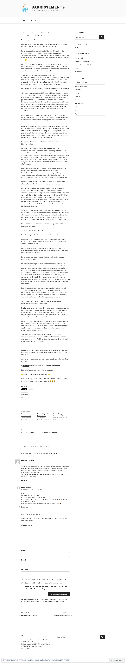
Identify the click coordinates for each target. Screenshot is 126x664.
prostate (47, 71)
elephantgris (43, 32)
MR (25, 430)
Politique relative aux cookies (61, 660)
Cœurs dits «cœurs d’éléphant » (84, 65)
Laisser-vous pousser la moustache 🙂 (36, 374)
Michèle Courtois (27, 460)
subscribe (25, 589)
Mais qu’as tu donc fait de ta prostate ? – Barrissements (42, 453)
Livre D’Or (33, 20)
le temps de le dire (52, 44)
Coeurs (77, 68)
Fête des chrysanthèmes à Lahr (84, 61)
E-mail (24, 560)
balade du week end (81, 82)
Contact (24, 20)
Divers (77, 93)
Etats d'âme (78, 100)
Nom (23, 550)
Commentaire (26, 525)
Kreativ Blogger (58, 414)
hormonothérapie (51, 432)
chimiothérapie (36, 432)
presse (77, 110)
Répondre (24, 480)
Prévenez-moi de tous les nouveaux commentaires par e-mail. (45, 579)
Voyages (77, 114)
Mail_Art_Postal (79, 103)
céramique (78, 89)
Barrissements (48, 7)
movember (63, 432)
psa (33, 434)
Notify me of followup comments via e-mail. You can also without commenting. (44, 588)
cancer (27, 432)
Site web (24, 569)
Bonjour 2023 (79, 58)
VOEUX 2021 (78, 72)
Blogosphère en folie (81, 86)
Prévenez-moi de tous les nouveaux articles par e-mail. (43, 583)
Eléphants (78, 96)
